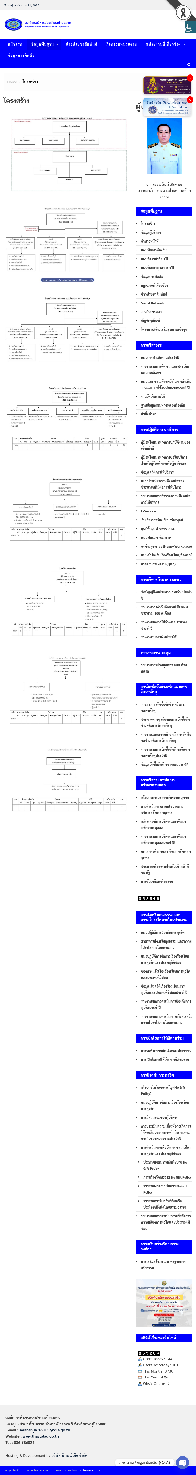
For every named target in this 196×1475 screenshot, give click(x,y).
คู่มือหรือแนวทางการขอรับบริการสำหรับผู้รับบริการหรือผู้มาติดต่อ (164, 460)
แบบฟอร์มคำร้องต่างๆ (157, 537)
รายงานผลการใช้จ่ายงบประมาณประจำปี (164, 625)
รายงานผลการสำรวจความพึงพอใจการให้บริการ (165, 499)
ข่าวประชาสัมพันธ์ (82, 44)
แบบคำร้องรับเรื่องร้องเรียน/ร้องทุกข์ (166, 555)
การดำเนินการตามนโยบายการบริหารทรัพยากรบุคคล (162, 809)
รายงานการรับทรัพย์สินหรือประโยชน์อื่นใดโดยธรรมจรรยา (164, 1204)
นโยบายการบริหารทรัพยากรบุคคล (165, 797)
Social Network (152, 303)
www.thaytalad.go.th (41, 1436)
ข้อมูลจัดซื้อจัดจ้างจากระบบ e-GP (164, 764)
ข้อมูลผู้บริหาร (151, 232)
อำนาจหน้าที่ (150, 241)
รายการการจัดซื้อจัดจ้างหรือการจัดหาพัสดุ (163, 707)
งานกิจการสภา (151, 312)
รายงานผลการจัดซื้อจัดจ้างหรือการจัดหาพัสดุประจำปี (165, 752)
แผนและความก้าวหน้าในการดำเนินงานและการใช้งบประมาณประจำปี (166, 384)
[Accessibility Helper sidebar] (190, 27)
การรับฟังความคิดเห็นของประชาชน (166, 1050)
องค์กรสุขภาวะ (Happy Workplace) (166, 546)
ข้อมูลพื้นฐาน (42, 44)
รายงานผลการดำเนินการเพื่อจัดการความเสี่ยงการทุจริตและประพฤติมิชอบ (166, 1222)
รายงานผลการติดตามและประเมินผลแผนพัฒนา (165, 369)
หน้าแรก (15, 44)
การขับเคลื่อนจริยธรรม (157, 881)
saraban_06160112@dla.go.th (44, 1429)
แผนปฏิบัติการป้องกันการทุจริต (163, 932)
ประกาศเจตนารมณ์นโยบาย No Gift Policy (165, 1165)
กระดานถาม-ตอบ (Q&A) (158, 564)
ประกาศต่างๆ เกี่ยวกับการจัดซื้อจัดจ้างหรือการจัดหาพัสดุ (165, 722)
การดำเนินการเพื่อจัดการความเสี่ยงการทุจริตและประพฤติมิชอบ (166, 1150)
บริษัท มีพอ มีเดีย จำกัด (69, 1455)
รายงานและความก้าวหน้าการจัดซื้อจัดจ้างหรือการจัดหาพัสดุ (166, 737)
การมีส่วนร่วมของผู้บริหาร (159, 1117)
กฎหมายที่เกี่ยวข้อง (154, 285)
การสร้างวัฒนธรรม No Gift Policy (167, 1177)
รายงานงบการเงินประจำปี (159, 637)
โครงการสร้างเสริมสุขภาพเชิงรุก (164, 329)
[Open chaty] (182, 1462)
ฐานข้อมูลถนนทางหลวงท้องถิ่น (163, 405)
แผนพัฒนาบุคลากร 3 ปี (157, 267)
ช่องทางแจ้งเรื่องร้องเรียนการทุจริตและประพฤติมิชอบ (165, 974)
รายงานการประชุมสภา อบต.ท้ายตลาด (164, 668)
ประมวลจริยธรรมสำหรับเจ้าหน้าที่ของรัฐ (165, 869)
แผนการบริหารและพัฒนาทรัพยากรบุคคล (166, 854)
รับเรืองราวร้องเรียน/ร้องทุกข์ (162, 520)
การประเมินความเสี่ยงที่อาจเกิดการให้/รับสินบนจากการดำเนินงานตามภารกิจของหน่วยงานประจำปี (166, 1132)
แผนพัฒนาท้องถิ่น (154, 250)
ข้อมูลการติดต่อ (21, 55)
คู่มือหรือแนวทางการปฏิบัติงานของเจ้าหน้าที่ (165, 445)
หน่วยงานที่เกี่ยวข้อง (163, 44)
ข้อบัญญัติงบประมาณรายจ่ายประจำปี (166, 595)
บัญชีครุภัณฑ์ (150, 320)
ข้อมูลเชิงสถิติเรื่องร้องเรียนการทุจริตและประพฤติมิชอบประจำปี (164, 989)
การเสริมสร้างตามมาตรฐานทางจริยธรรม (163, 1264)
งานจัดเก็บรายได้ (153, 396)
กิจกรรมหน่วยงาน (121, 44)
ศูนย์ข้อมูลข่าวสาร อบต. (158, 528)
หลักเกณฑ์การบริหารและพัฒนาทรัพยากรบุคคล (163, 824)
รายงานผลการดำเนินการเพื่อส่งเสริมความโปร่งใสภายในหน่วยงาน (166, 1019)
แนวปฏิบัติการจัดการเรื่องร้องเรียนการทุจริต (165, 1105)
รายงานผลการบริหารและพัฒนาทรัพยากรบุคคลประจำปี (163, 839)
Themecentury (91, 1470)
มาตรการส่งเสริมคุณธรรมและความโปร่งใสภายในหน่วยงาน (166, 944)
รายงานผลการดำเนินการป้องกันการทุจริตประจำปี (166, 1004)
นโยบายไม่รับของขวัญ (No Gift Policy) (163, 1090)
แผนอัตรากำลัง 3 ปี (154, 259)
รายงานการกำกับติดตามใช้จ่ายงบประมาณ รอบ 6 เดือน (164, 610)
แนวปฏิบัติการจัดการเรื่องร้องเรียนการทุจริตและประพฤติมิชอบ (165, 959)
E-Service (148, 511)
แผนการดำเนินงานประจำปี (160, 357)
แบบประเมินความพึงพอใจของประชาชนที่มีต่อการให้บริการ (162, 484)
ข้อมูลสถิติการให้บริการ (157, 472)
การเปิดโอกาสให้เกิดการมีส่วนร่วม (165, 1059)
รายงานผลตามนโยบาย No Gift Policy (165, 1189)
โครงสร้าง (148, 223)
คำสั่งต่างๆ (149, 414)
